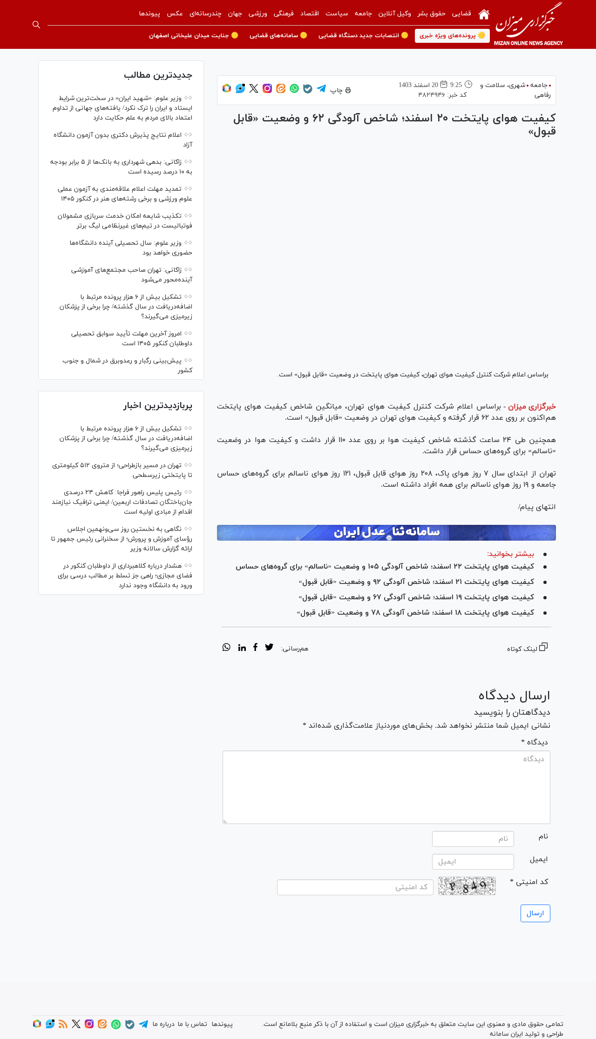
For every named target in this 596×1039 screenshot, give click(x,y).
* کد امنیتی (529, 882)
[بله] (307, 91)
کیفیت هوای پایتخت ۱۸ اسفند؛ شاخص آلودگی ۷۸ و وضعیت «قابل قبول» (415, 613)
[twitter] (269, 649)
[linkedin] (242, 648)
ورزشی (258, 13)
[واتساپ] (294, 91)
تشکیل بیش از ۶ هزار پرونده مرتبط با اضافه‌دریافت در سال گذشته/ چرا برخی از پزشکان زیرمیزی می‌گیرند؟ (126, 307)
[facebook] (255, 648)
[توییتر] (253, 91)
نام (543, 836)
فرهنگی (284, 13)
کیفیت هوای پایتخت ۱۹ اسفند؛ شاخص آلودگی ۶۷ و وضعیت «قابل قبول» (416, 597)
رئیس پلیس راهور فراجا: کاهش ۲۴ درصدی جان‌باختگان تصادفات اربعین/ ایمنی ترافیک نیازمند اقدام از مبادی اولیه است (122, 502)
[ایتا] (280, 91)
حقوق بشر (432, 13)
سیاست (336, 13)
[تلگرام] (321, 91)
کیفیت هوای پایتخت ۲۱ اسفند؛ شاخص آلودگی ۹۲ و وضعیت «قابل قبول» (416, 582)
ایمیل (539, 859)
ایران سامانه (506, 1034)
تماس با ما (192, 1024)
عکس (175, 13)
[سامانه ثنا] (386, 533)
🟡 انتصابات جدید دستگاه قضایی (363, 36)
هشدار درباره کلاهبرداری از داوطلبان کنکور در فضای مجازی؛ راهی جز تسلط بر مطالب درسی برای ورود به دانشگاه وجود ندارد (125, 576)
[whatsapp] (226, 648)
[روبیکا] (226, 91)
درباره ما (163, 1024)
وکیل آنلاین (395, 13)
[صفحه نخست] (484, 13)
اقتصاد (309, 13)
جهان (235, 13)
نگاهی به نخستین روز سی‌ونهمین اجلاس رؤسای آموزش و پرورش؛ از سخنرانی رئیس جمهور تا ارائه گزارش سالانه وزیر (121, 539)
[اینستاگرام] (267, 91)
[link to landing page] (528, 24)
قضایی (461, 13)
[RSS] (63, 1026)
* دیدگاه (534, 742)
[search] (36, 24)
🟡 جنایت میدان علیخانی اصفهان (193, 36)
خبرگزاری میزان (532, 407)
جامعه (363, 13)
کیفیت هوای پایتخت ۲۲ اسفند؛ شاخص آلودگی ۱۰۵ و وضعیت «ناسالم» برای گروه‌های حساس (385, 567)
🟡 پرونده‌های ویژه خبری (452, 36)
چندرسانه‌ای (206, 13)
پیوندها (149, 13)
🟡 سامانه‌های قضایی (278, 36)
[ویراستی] (240, 91)
